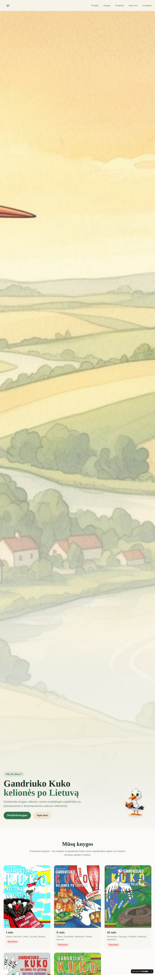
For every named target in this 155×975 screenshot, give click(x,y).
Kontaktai (146, 5)
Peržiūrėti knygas (17, 815)
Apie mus (133, 5)
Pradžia (95, 5)
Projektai (119, 5)
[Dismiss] (151, 971)
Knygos (107, 5)
